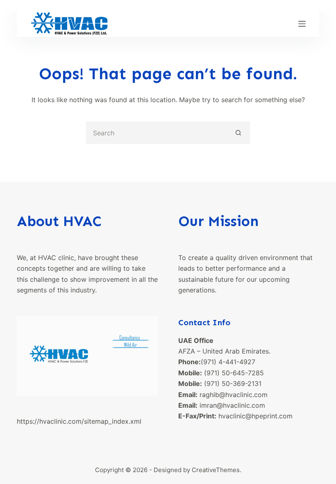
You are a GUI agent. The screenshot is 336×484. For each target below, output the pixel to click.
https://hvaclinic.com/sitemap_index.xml (79, 421)
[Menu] (302, 23)
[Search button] (238, 132)
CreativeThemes (216, 470)
